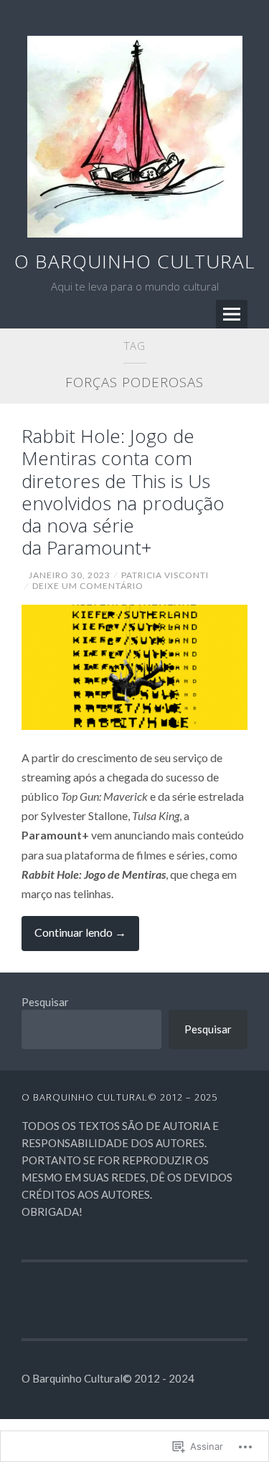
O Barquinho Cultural (134, 261)
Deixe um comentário (87, 585)
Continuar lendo (74, 938)
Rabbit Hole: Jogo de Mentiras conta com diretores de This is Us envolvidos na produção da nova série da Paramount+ (123, 491)
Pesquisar (45, 1001)
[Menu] (231, 314)
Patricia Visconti (165, 575)
